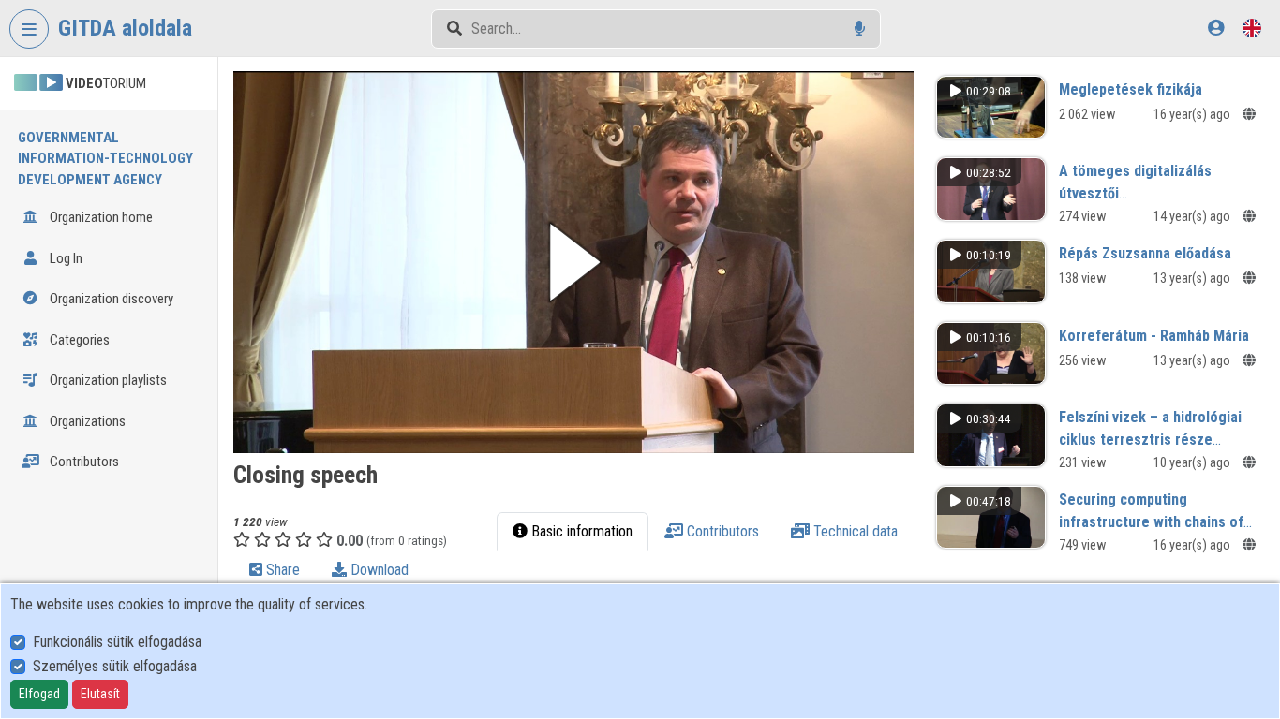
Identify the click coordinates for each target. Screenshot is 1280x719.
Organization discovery (110, 298)
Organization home (100, 217)
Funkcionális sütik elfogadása (117, 642)
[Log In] (1216, 27)
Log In (64, 258)
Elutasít (100, 693)
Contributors (83, 461)
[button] (573, 262)
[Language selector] (1252, 27)
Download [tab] (378, 570)
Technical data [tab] (854, 531)
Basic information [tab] (580, 531)
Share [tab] (281, 570)
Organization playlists (107, 380)
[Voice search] (860, 28)
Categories (78, 339)
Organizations (86, 421)
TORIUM (106, 83)
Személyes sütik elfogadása (115, 666)
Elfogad (39, 693)
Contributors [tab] (721, 531)
